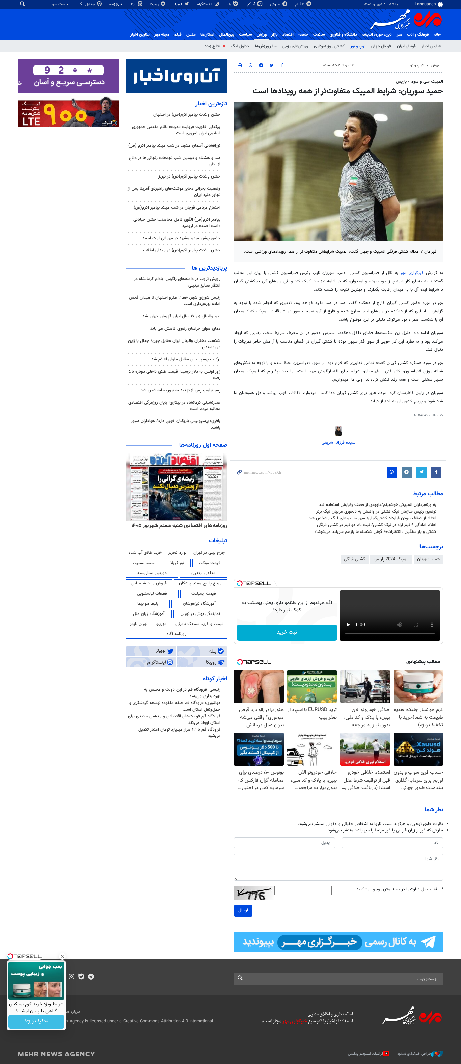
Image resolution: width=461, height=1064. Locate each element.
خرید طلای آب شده (145, 552)
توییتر (178, 4)
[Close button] (62, 956)
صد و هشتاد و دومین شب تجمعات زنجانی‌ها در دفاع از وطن (174, 161)
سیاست (245, 34)
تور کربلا (177, 563)
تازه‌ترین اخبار (211, 104)
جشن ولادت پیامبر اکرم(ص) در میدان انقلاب (181, 250)
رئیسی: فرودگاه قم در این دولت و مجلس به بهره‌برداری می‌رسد (182, 693)
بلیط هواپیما (147, 603)
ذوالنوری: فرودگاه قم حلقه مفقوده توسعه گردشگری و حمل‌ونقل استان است (174, 706)
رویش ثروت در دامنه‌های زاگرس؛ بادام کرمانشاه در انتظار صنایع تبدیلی (177, 282)
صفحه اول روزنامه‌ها (203, 445)
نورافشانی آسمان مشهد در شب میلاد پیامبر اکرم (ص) (174, 145)
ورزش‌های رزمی (295, 46)
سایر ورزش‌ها (266, 46)
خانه (437, 34)
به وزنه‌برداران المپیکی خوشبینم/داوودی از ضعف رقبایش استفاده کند (377, 504)
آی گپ (251, 4)
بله (229, 4)
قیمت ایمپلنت (203, 593)
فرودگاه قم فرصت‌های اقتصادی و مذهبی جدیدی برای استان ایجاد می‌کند (174, 719)
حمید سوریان (428, 559)
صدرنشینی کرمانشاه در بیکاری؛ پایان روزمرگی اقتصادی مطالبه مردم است (174, 405)
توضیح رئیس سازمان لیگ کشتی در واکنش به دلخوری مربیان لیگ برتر (376, 511)
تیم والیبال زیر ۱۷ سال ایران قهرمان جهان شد (181, 316)
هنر (399, 34)
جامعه (303, 34)
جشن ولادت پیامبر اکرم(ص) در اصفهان (186, 114)
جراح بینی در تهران (209, 552)
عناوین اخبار (431, 46)
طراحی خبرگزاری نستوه (414, 1053)
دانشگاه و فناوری (343, 34)
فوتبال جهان (381, 46)
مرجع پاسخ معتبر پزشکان (200, 583)
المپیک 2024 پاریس (391, 559)
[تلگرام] (91, 977)
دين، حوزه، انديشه (377, 34)
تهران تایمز (138, 624)
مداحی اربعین (203, 573)
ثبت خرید (287, 632)
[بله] (81, 977)
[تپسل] (239, 583)
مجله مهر (161, 34)
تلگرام (300, 4)
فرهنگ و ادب (418, 34)
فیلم (178, 34)
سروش (275, 4)
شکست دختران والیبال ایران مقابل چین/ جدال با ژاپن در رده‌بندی (174, 344)
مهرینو (161, 624)
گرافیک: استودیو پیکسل (365, 1053)
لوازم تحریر (177, 552)
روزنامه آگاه (176, 634)
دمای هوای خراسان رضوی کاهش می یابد (185, 328)
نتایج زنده (116, 4)
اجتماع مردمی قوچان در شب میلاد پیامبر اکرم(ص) (177, 207)
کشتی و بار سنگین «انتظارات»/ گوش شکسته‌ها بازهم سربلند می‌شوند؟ (375, 531)
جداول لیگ (87, 4)
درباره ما (73, 1011)
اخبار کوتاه (215, 679)
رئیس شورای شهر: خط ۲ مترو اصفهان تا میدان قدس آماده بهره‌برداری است (174, 300)
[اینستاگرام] (71, 977)
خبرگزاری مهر (412, 273)
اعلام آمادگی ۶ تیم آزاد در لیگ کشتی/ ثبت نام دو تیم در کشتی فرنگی (376, 525)
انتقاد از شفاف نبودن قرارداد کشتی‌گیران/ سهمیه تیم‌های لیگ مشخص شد (372, 518)
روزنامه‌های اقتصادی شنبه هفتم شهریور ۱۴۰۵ (179, 526)
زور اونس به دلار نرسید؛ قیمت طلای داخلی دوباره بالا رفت (174, 374)
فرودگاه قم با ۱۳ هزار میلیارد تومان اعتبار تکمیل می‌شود (179, 732)
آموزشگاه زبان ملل (148, 613)
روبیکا (155, 4)
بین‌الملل (226, 34)
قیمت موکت (209, 563)
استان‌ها (207, 34)
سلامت (319, 34)
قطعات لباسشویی (152, 593)
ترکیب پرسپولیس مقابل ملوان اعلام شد (185, 359)
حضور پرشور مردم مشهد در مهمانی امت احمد (181, 238)
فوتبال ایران (406, 46)
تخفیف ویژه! (36, 1022)
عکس (191, 34)
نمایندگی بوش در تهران (200, 613)
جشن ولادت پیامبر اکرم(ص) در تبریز (189, 176)
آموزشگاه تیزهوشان (199, 603)
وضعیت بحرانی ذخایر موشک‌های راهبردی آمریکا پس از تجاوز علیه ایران (174, 191)
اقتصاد (288, 34)
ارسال (243, 910)
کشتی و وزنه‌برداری (329, 46)
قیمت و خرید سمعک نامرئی (199, 624)
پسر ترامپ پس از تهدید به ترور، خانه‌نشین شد (180, 390)
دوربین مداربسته (152, 573)
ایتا (134, 4)
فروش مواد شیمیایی (149, 583)
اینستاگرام (205, 4)
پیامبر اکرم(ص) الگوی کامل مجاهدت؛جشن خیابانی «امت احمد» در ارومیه (176, 222)
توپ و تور (357, 46)
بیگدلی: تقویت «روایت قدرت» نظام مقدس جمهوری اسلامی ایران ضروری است (176, 130)
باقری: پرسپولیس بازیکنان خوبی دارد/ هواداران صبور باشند (175, 424)
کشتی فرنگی (354, 559)
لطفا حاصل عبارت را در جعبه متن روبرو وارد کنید (399, 889)
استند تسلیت (144, 563)
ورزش (262, 34)
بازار (274, 34)
